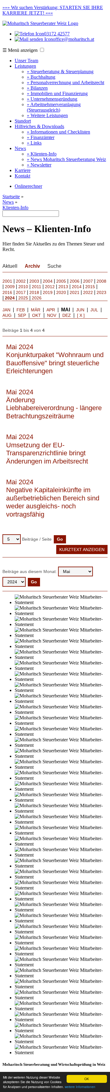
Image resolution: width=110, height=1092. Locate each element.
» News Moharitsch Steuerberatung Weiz (66, 159)
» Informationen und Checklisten (58, 131)
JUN (80, 309)
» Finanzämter (40, 137)
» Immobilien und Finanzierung (57, 93)
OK (86, 1078)
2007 (88, 281)
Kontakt (22, 175)
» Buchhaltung (41, 77)
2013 (63, 286)
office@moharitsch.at (73, 39)
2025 (23, 297)
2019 (48, 292)
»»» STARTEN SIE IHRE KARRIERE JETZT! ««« (52, 10)
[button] (42, 50)
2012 (50, 286)
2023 (101, 292)
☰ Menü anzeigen (20, 50)
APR (50, 309)
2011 (36, 286)
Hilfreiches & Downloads (39, 126)
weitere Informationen (80, 1086)
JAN (6, 309)
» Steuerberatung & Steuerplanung (60, 71)
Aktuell (9, 266)
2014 (77, 286)
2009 (10, 286)
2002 (21, 281)
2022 (88, 292)
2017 (21, 292)
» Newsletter (39, 164)
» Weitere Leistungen (47, 115)
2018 (34, 292)
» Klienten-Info (42, 153)
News (20, 148)
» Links (34, 142)
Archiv (32, 266)
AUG (7, 315)
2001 (7, 281)
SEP (22, 315)
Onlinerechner (28, 186)
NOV (51, 315)
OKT (36, 315)
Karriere (23, 170)
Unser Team (26, 60)
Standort (23, 121)
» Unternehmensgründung (52, 99)
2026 (37, 297)
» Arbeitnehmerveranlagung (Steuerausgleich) (54, 107)
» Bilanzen (37, 88)
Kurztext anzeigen (82, 549)
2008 (101, 281)
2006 (74, 281)
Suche (54, 266)
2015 (90, 286)
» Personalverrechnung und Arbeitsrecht (65, 82)
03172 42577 (57, 33)
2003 (34, 281)
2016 (7, 292)
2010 (23, 286)
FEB (20, 309)
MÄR (35, 309)
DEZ (66, 315)
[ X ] (81, 315)
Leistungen (25, 66)
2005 (61, 281)
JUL (94, 309)
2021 (74, 292)
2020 (61, 292)
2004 (48, 281)
